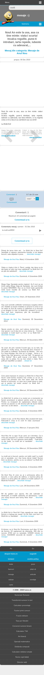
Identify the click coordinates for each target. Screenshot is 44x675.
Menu (7, 2)
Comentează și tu (22, 220)
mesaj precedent (11, 133)
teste (11, 564)
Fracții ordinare (22, 616)
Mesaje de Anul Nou (12, 259)
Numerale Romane (22, 595)
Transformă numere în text (22, 600)
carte (11, 585)
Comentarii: (11, 194)
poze (33, 564)
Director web (22, 662)
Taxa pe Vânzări (22, 621)
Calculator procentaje (22, 605)
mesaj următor (32, 133)
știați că (33, 569)
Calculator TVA (22, 631)
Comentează (12, 202)
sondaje (33, 580)
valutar (11, 580)
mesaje (11, 574)
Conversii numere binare (22, 626)
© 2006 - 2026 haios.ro (22, 590)
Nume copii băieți (22, 657)
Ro (11, 549)
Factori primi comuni (22, 611)
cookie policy (33, 559)
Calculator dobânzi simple (22, 652)
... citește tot (27, 361)
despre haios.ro (11, 554)
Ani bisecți (22, 636)
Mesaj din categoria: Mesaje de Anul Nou (22, 52)
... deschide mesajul (32, 254)
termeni (11, 559)
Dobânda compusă (22, 647)
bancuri (11, 569)
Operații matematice (22, 642)
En (33, 549)
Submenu (25, 24)
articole (33, 574)
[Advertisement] (22, 84)
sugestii (33, 554)
